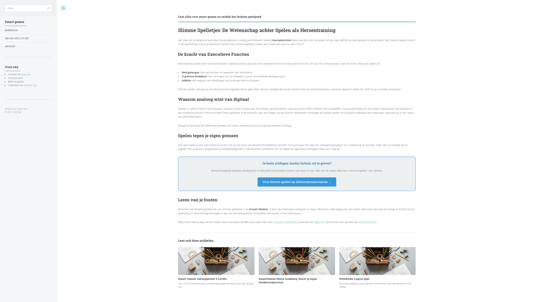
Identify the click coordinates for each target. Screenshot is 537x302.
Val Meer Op (30, 85)
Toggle (63, 8)
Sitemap (17, 112)
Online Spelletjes (17, 38)
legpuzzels (319, 222)
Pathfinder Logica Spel (354, 278)
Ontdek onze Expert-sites (16, 108)
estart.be (26, 74)
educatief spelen (367, 222)
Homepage (11, 30)
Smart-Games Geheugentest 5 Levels (202, 278)
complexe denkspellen (285, 222)
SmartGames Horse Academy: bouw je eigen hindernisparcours (288, 280)
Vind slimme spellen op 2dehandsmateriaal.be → (296, 182)
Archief (10, 46)
